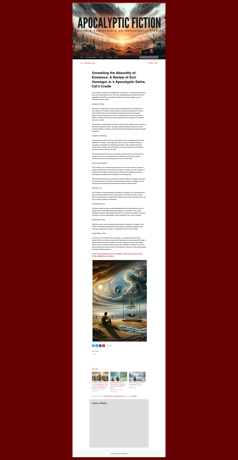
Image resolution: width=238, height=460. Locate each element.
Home (81, 57)
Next (156, 63)
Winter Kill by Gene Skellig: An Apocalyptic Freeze (137, 383)
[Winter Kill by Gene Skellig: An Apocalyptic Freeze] (137, 376)
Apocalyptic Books (91, 57)
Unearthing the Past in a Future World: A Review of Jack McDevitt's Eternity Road (118, 385)
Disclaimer (109, 57)
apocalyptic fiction (118, 396)
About (116, 57)
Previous (150, 63)
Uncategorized (108, 396)
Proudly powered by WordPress (119, 453)
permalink (134, 396)
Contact (101, 57)
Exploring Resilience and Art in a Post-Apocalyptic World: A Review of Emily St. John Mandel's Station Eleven (100, 385)
